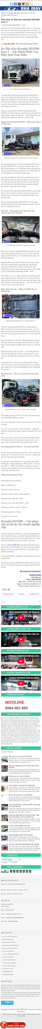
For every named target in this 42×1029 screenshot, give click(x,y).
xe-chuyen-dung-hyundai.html (10, 954)
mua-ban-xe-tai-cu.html (8, 942)
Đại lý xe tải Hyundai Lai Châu (24, 738)
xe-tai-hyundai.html (13, 13)
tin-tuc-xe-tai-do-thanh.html (10, 948)
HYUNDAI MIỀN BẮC (20, 1009)
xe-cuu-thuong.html (7, 957)
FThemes (9, 1014)
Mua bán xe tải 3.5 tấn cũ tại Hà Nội (20, 756)
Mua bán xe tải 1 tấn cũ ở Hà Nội (19, 776)
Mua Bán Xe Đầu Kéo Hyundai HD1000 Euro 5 (20, 20)
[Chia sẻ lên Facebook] (9, 589)
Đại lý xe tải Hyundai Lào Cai (22, 740)
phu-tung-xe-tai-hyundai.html (10, 945)
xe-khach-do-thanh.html (9, 960)
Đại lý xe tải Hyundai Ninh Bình (14, 722)
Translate (14, 862)
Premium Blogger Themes (33, 1014)
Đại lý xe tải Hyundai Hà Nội (21, 742)
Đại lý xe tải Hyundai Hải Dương (17, 726)
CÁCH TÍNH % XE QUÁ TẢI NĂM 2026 (22, 785)
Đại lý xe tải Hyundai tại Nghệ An (11, 718)
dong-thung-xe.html (7, 939)
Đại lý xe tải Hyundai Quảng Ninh (18, 728)
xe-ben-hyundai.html (8, 951)
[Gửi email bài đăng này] (3, 589)
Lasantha (24, 1014)
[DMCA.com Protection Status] (7, 1004)
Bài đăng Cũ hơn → (34, 594)
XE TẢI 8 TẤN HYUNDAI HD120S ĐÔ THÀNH (24, 844)
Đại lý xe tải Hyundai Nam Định (13, 720)
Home (4, 13)
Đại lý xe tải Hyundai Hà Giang (26, 736)
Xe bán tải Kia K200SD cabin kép (19, 825)
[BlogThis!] (5, 589)
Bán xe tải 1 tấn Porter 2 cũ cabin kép (20, 795)
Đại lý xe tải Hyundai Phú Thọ (24, 734)
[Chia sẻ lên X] (7, 589)
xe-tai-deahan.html (7, 971)
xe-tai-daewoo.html (7, 968)
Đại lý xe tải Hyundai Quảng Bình (14, 724)
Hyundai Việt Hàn (7, 752)
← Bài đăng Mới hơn (7, 594)
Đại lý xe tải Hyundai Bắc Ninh (22, 730)
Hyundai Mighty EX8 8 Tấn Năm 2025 (21, 835)
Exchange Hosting (21, 1015)
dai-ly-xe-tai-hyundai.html (9, 936)
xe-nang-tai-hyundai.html (9, 962)
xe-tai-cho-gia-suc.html (8, 965)
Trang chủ (21, 594)
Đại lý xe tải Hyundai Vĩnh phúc (22, 732)
